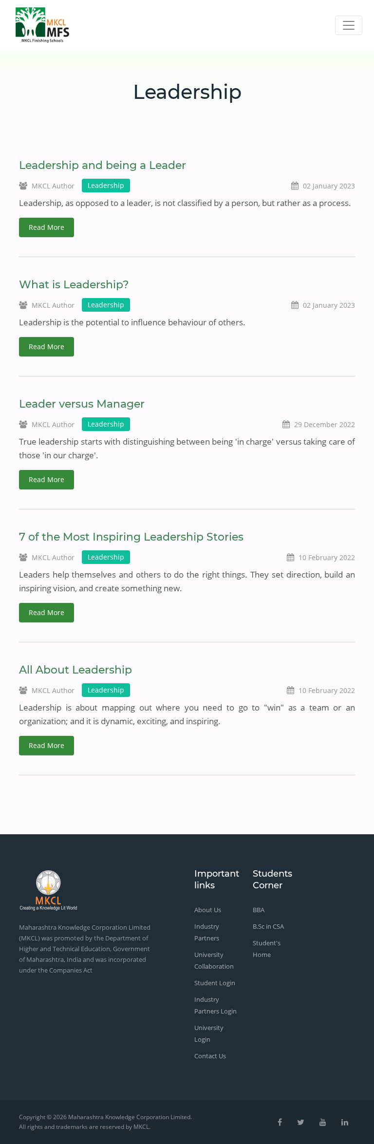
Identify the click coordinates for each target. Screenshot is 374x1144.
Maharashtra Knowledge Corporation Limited (129, 1117)
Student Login (214, 982)
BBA (258, 909)
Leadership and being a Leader (102, 165)
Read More (46, 227)
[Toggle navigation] (348, 25)
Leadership (106, 185)
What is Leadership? (74, 284)
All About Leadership (75, 669)
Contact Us (210, 1055)
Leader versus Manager (82, 404)
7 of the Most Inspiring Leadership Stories (131, 537)
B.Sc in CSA (268, 926)
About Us (207, 909)
